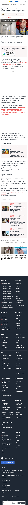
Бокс (17, 318)
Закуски (18, 448)
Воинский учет (20, 391)
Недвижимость (6, 322)
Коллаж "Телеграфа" (17, 38)
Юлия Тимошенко (7, 422)
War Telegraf (12, 147)
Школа (17, 296)
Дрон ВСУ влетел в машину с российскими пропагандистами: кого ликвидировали (17, 233)
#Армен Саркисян (9, 242)
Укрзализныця (6, 329)
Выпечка (18, 435)
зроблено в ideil (5, 500)
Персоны (3, 400)
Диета (17, 342)
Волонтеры (5, 392)
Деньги (4, 317)
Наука (3, 334)
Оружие (4, 390)
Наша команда (6, 485)
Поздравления (20, 373)
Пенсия (3, 432)
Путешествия (19, 363)
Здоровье (18, 334)
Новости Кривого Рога (6, 299)
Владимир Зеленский (5, 404)
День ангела (19, 414)
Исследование (20, 347)
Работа (18, 286)
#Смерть (12, 240)
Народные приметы (21, 407)
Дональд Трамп (6, 407)
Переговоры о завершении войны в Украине (14, 4)
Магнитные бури (20, 370)
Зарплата (18, 283)
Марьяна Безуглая (7, 424)
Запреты (18, 412)
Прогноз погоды (20, 305)
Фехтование (19, 328)
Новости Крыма (6, 305)
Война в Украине (6, 378)
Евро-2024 (19, 325)
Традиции (18, 409)
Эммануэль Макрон (7, 412)
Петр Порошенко (6, 419)
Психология (19, 345)
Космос (4, 340)
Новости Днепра (6, 288)
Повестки (18, 381)
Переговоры (5, 387)
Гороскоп (18, 355)
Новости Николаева (7, 307)
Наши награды (6, 480)
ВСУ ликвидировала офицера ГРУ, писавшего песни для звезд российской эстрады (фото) (17, 209)
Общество (18, 280)
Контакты (4, 482)
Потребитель (19, 358)
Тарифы (4, 324)
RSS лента (5, 492)
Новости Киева (6, 283)
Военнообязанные (21, 388)
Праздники (18, 400)
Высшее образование (19, 299)
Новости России (6, 360)
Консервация (19, 437)
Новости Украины (12, 204)
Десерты (18, 442)
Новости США (6, 358)
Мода (17, 360)
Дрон (3, 345)
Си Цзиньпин (5, 409)
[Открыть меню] (2, 2)
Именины (18, 417)
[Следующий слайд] (26, 5)
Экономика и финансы (4, 313)
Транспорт (5, 319)
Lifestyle (17, 352)
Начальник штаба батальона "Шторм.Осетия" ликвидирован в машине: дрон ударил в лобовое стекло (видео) (17, 222)
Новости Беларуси (7, 368)
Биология (4, 342)
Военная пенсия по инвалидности (7, 443)
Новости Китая (6, 365)
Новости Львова (6, 293)
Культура (18, 365)
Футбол (18, 315)
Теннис (18, 320)
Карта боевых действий (6, 382)
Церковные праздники (19, 404)
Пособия (18, 302)
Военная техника (6, 395)
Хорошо (21, 503)
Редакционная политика (8, 472)
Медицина (18, 293)
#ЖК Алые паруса (20, 242)
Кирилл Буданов (6, 417)
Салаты (18, 445)
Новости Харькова (7, 286)
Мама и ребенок (20, 337)
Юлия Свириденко (7, 427)
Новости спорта (19, 312)
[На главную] (14, 2)
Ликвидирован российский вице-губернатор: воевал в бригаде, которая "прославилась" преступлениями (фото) (17, 153)
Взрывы (4, 385)
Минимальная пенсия (6, 447)
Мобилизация (19, 378)
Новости (3, 280)
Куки (13, 503)
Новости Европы (6, 355)
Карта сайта (5, 487)
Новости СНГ (5, 363)
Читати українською (6, 17)
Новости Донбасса (7, 302)
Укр (26, 1)
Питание (18, 340)
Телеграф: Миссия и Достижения (10, 490)
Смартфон (5, 347)
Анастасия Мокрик (8, 14)
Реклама (4, 477)
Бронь (17, 383)
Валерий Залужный (7, 414)
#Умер (17, 240)
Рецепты (17, 432)
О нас (3, 467)
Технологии (5, 337)
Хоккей (18, 323)
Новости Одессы (6, 291)
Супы (17, 440)
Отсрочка (18, 386)
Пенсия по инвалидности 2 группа (6, 439)
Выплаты (18, 288)
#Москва (7, 240)
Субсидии (18, 291)
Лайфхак (18, 368)
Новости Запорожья (7, 296)
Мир (2, 352)
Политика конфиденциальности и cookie (12, 470)
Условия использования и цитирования (12, 475)
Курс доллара (5, 327)
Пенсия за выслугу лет (7, 451)
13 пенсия (5, 435)
